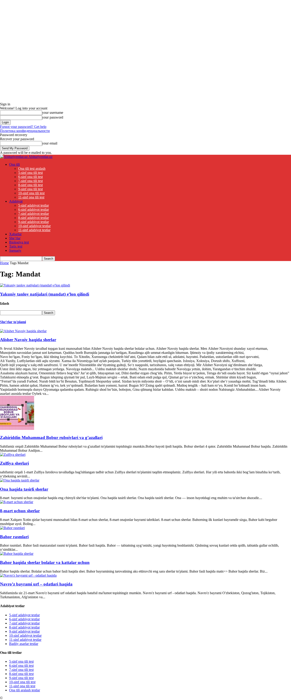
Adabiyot (16, 201)
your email (49, 143)
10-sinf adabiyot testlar (34, 226)
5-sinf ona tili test (30, 173)
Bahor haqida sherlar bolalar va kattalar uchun (45, 562)
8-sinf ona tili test (30, 185)
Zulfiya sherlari (14, 463)
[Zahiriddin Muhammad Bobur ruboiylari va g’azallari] (17, 429)
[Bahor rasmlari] (12, 528)
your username (52, 112)
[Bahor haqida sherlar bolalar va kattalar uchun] (16, 553)
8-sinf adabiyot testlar (33, 218)
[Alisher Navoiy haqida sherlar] (23, 331)
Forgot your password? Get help (23, 127)
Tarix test (15, 246)
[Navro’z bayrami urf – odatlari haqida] (28, 575)
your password (52, 117)
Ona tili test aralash (31, 168)
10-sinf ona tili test (31, 193)
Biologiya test (19, 242)
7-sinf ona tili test (30, 181)
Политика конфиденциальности (25, 131)
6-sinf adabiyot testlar (33, 209)
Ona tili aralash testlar (24, 690)
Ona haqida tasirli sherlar (24, 489)
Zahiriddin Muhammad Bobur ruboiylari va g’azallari (51, 437)
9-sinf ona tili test (30, 189)
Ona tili (14, 164)
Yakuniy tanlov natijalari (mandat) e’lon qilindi (44, 294)
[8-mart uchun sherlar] (16, 502)
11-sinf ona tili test (31, 197)
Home (4, 263)
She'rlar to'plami (13, 322)
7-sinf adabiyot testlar (33, 214)
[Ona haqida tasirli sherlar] (19, 480)
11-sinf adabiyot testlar (34, 230)
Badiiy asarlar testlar (23, 644)
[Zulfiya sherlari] (12, 455)
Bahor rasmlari (14, 536)
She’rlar (14, 238)
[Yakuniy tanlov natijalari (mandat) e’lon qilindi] (35, 285)
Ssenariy (15, 250)
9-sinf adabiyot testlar (33, 222)
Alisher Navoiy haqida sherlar (28, 339)
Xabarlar (15, 234)
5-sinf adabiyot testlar (33, 205)
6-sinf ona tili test (30, 177)
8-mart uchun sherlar (20, 510)
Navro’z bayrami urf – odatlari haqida (36, 584)
